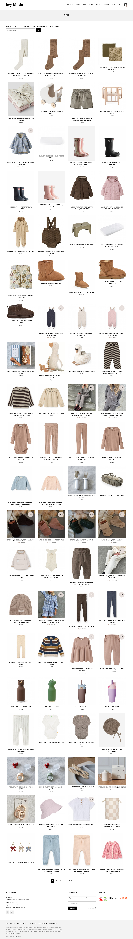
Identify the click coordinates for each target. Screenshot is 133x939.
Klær (78, 5)
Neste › (71, 881)
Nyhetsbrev (53, 923)
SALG (113, 5)
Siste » (79, 881)
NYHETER (70, 5)
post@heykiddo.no (16, 905)
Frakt (7, 923)
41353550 (14, 902)
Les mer (52, 931)
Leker (91, 5)
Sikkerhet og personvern (38, 923)
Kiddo (98, 5)
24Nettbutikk (17, 936)
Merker (106, 5)
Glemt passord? (92, 908)
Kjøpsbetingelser (22, 923)
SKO (84, 5)
